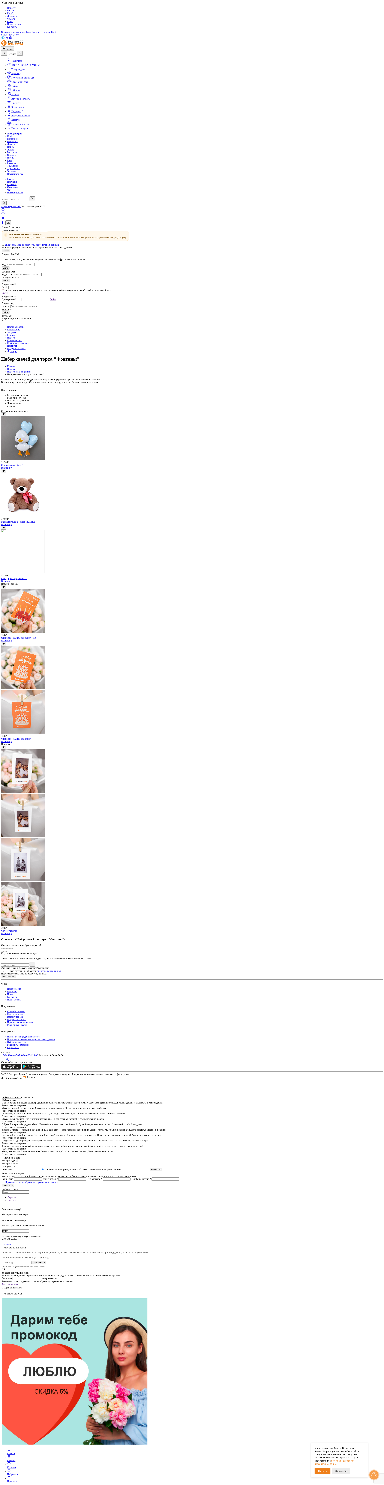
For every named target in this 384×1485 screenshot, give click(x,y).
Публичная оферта (16, 1042)
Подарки (11, 369)
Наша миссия (14, 989)
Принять (322, 1471)
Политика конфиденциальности (23, 1036)
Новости (11, 994)
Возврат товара (15, 1017)
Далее (6, 250)
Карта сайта (13, 1047)
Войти (5, 268)
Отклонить (340, 1471)
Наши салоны (14, 999)
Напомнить (156, 1169)
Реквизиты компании (18, 1044)
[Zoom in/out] (11, 948)
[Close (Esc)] (2, 948)
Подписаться (8, 977)
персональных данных (49, 971)
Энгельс (12, 1200)
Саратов (12, 1197)
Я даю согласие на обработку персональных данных (32, 244)
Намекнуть (8, 1185)
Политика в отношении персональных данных (31, 1039)
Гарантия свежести (17, 1025)
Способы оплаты (16, 1011)
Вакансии (12, 991)
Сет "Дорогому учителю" (14, 578)
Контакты (12, 997)
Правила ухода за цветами (20, 1022)
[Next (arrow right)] (5, 951)
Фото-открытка (9, 930)
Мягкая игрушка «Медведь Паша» (18, 521)
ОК (3, 1269)
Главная (11, 366)
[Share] (5, 948)
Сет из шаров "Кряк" (12, 465)
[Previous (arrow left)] (2, 951)
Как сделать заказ (16, 1014)
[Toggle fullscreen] (8, 948)
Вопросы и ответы (16, 1019)
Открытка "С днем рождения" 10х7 (19, 638)
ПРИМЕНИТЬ (39, 1263)
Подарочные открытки (19, 371)
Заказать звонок (10, 1284)
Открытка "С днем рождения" (16, 738)
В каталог (7, 1244)
